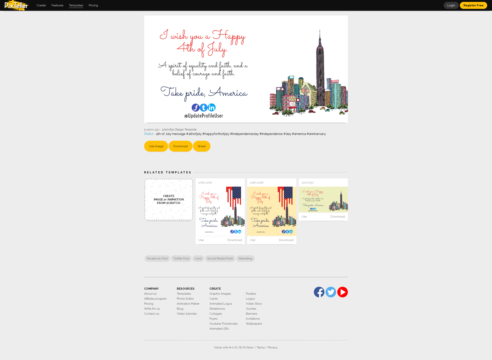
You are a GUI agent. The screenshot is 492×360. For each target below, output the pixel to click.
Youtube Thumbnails (223, 323)
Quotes (251, 308)
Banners (251, 313)
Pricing (148, 303)
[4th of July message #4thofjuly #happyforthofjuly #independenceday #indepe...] (220, 211)
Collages (215, 313)
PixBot (149, 134)
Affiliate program (155, 298)
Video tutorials (187, 313)
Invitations (253, 318)
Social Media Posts (220, 258)
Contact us (151, 313)
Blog (180, 308)
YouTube (342, 292)
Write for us (152, 308)
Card (198, 258)
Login (451, 5)
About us (150, 293)
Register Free (474, 5)
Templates (184, 293)
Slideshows (217, 308)
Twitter (331, 292)
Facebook (319, 292)
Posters (251, 293)
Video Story (254, 303)
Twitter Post (181, 258)
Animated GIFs (219, 328)
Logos (250, 298)
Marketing (245, 258)
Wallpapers (254, 323)
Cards (213, 298)
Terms (261, 347)
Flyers (213, 318)
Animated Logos (220, 303)
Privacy (273, 347)
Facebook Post (157, 258)
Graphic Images (220, 293)
